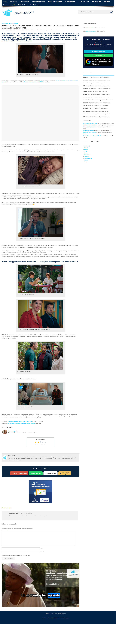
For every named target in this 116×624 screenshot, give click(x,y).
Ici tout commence (70, 1)
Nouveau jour (86, 135)
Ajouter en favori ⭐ (9, 5)
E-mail (42, 551)
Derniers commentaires (38, 1)
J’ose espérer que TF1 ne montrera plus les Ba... (100, 114)
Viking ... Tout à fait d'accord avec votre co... (99, 108)
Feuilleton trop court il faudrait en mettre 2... (98, 105)
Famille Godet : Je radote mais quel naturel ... (98, 91)
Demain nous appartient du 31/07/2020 (34, 81)
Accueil (5, 1)
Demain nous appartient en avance (90, 123)
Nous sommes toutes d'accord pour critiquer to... (100, 102)
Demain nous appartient (55, 1)
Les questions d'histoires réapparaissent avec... (99, 83)
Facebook (86, 147)
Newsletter (107, 1)
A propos (64, 613)
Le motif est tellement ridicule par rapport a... (99, 97)
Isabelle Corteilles (34, 29)
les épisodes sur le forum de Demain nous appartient (21, 423)
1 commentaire (55, 29)
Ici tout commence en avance (89, 126)
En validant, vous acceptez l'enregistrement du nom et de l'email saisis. (16, 555)
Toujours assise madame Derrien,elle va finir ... (99, 85)
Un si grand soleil (84, 1)
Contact (55, 613)
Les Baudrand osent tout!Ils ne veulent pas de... (99, 116)
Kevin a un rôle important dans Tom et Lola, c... (103, 99)
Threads (85, 151)
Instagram (86, 149)
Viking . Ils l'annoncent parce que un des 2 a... (98, 111)
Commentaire (5, 531)
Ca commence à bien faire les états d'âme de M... (100, 88)
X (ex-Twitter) (87, 146)
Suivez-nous (13, 1)
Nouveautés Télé (5, 23)
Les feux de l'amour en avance (89, 132)
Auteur (59, 613)
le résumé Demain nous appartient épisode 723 (20, 421)
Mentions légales (49, 613)
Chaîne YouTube (22, 5)
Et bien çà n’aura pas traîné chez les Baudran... (99, 77)
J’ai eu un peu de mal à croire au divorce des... (99, 80)
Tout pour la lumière (97, 135)
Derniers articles (24, 1)
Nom (42, 548)
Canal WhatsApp (35, 5)
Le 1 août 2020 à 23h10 (26, 513)
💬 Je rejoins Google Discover (99, 55)
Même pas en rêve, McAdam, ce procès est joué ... (99, 94)
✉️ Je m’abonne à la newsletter (98, 51)
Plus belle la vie (96, 1)
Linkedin (86, 160)
